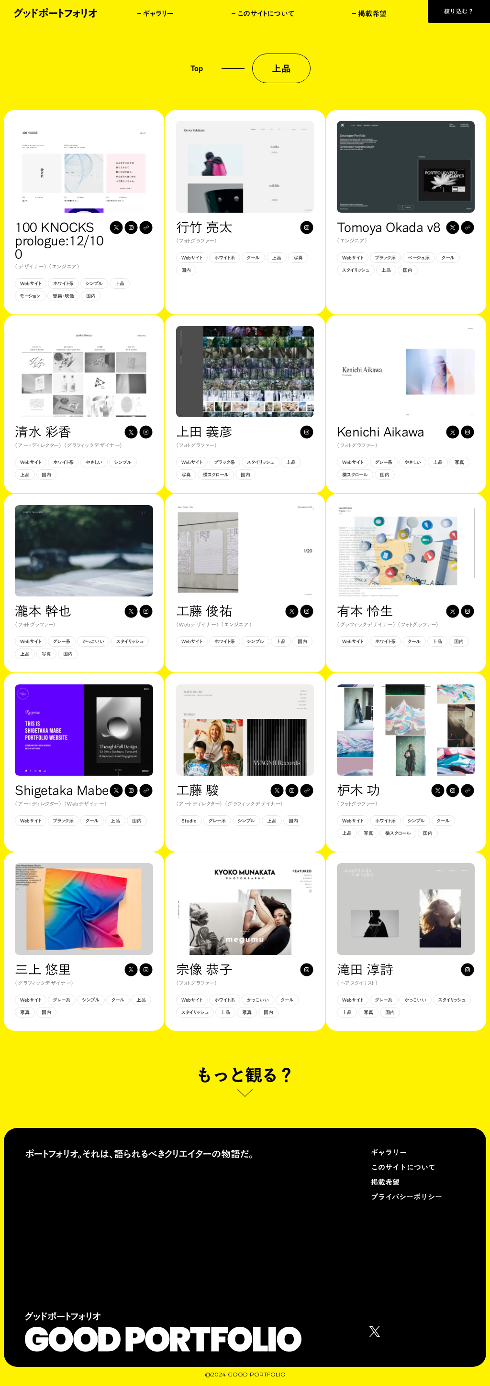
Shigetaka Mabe (62, 790)
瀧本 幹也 (43, 610)
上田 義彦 (204, 431)
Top (196, 68)
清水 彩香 (43, 431)
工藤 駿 (197, 790)
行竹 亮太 (204, 227)
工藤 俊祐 (204, 610)
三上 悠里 (43, 969)
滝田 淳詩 (365, 969)
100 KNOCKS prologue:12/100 (59, 240)
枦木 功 (358, 790)
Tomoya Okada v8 (389, 227)
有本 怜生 (365, 610)
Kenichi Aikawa (380, 431)
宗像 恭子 (204, 969)
